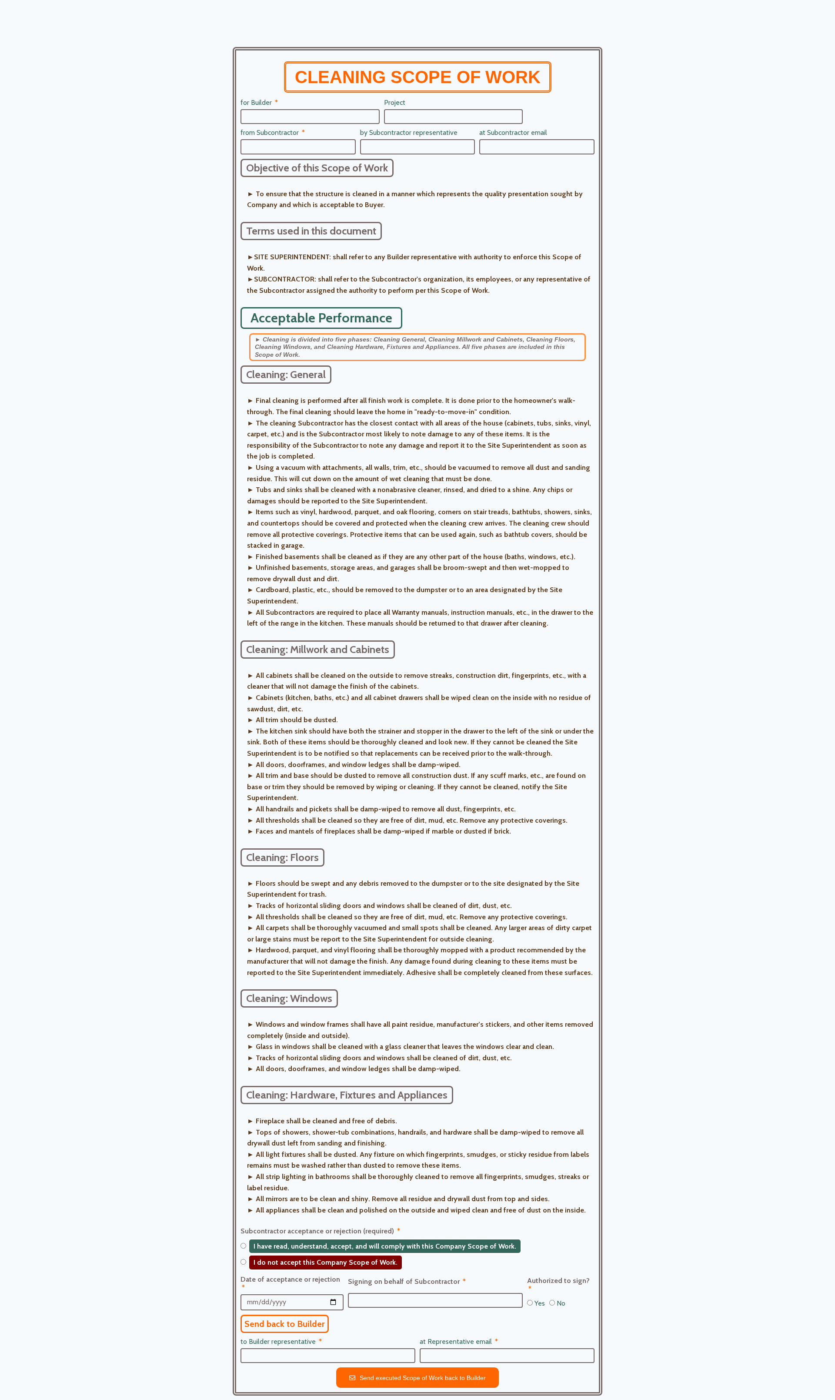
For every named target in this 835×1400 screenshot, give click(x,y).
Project (394, 102)
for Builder (257, 102)
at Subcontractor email (513, 132)
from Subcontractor (270, 132)
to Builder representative (278, 1341)
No (561, 1303)
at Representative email (457, 1341)
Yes (539, 1303)
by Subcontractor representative (409, 132)
